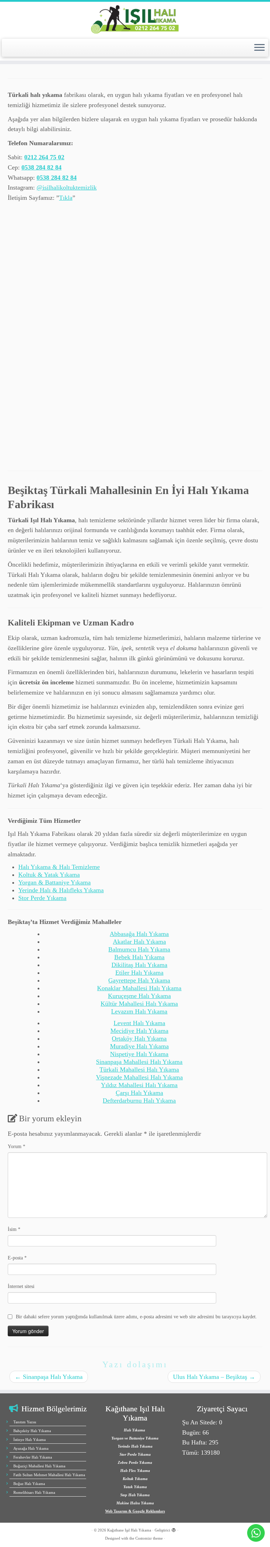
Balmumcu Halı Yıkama (139, 949)
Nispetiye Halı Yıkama (139, 1054)
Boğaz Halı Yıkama (29, 1483)
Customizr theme (149, 1538)
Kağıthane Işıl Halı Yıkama (129, 1530)
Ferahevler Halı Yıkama (32, 1457)
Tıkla (65, 197)
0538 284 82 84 (41, 167)
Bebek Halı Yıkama (139, 957)
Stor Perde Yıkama (42, 897)
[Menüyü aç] (259, 48)
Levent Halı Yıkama (139, 1023)
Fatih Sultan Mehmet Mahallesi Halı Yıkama (49, 1475)
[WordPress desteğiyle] (173, 1529)
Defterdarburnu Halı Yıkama (139, 1100)
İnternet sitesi (21, 1286)
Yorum (16, 1146)
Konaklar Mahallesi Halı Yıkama (139, 988)
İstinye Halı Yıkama (29, 1439)
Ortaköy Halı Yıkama (139, 1038)
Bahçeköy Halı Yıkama (32, 1431)
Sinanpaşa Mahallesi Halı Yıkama (139, 1061)
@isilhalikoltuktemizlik (67, 187)
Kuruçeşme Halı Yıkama (139, 995)
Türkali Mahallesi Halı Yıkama (139, 1069)
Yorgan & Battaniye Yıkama (54, 882)
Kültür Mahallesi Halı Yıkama (139, 1003)
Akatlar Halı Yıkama (139, 941)
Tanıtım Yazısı (24, 1422)
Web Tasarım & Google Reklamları (135, 1511)
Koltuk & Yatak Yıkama (49, 874)
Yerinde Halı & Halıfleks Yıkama (61, 890)
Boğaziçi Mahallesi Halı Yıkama (39, 1466)
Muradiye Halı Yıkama (139, 1046)
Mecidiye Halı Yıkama (139, 1030)
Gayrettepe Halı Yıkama (139, 980)
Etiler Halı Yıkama (139, 972)
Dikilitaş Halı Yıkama (139, 964)
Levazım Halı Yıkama (139, 1011)
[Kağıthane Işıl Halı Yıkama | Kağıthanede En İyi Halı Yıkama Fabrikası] (135, 19)
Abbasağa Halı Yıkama (139, 933)
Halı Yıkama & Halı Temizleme (59, 866)
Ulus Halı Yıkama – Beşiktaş (214, 1376)
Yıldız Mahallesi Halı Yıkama (139, 1085)
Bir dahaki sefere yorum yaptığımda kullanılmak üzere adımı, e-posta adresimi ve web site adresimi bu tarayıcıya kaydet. (136, 1316)
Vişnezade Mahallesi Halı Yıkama (139, 1077)
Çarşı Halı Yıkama (139, 1092)
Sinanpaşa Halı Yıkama (49, 1376)
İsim (14, 1229)
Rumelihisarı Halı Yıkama (34, 1492)
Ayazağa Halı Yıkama (31, 1448)
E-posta (17, 1258)
